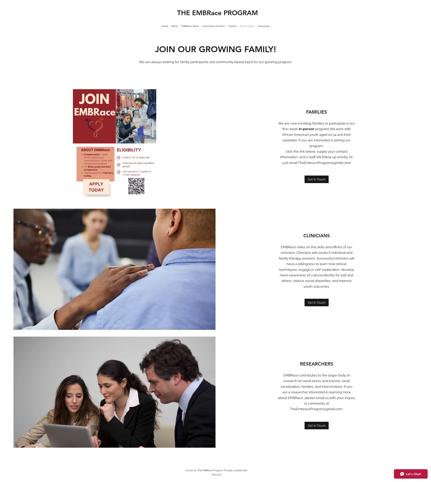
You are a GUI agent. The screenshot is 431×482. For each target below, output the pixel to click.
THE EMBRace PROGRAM (217, 13)
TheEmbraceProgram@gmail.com (324, 163)
